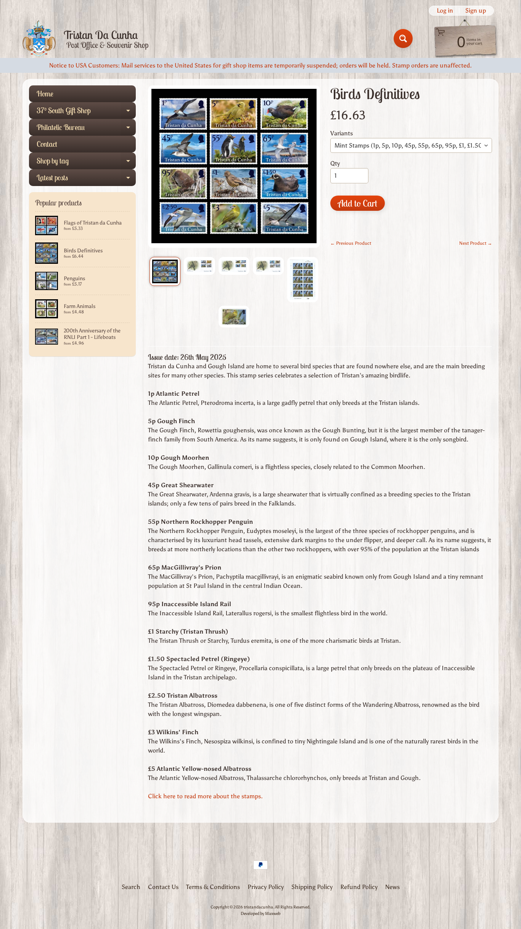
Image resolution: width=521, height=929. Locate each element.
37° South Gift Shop (86, 112)
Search (131, 886)
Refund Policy (359, 886)
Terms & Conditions (213, 886)
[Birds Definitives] (165, 271)
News (392, 886)
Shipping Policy (312, 886)
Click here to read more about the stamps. (205, 796)
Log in (445, 11)
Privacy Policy (266, 886)
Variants (341, 133)
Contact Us (163, 886)
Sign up (475, 11)
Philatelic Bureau (86, 129)
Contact (47, 144)
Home (45, 93)
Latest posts (86, 179)
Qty (335, 163)
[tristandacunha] (85, 38)
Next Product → (475, 243)
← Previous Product (350, 243)
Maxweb (272, 913)
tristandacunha (258, 907)
